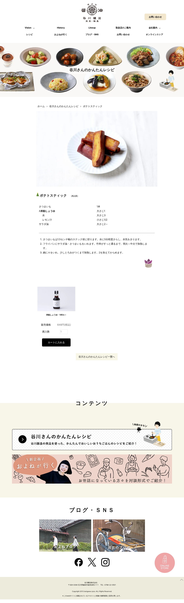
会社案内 (153, 27)
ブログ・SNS (92, 34)
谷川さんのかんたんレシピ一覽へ (97, 356)
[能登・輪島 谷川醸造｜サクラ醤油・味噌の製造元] (92, 20)
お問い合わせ (123, 34)
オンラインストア (154, 34)
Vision (28, 27)
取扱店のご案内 (123, 27)
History (61, 27)
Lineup (92, 27)
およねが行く (60, 34)
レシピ (29, 34)
